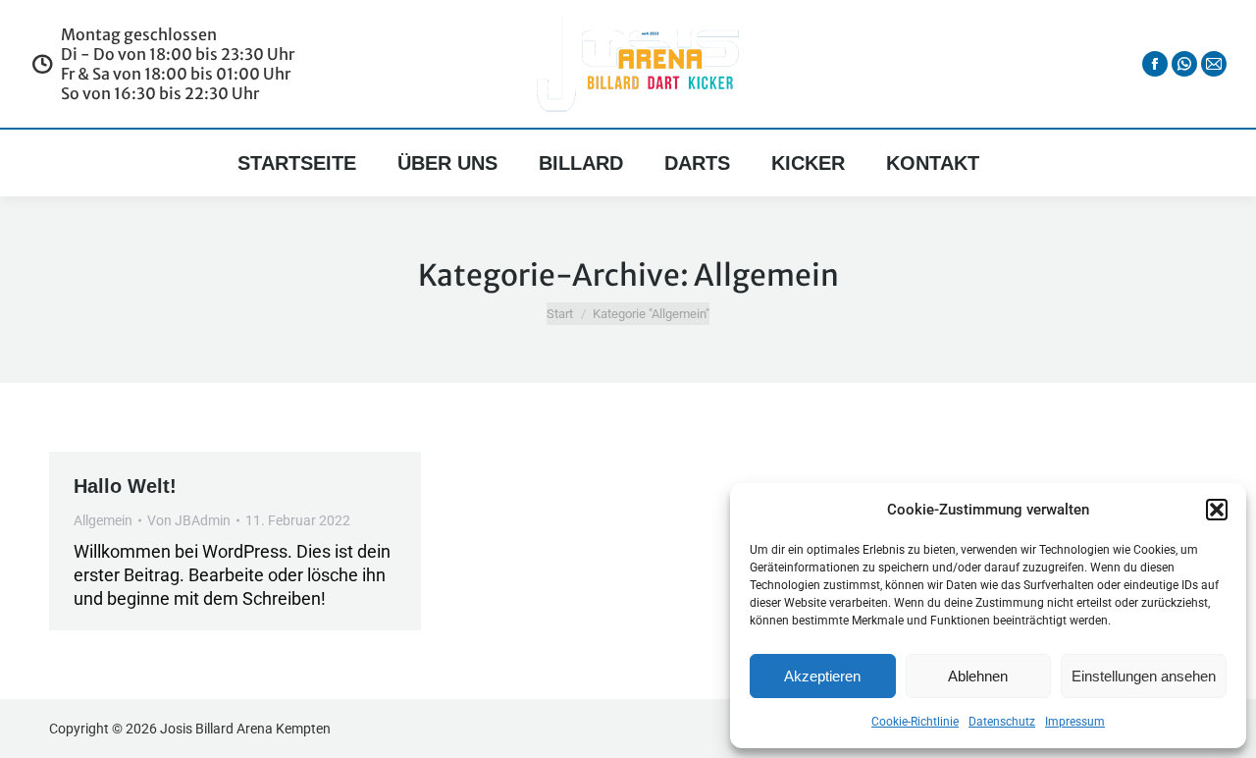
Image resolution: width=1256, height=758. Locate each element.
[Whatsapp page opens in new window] (1184, 64)
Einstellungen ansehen (1144, 676)
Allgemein (103, 520)
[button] (1217, 509)
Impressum (1075, 722)
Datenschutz (1001, 722)
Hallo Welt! (125, 486)
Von (189, 520)
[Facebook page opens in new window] (1155, 64)
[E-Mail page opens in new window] (1214, 64)
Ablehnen (978, 676)
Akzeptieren (822, 676)
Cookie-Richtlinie (915, 722)
